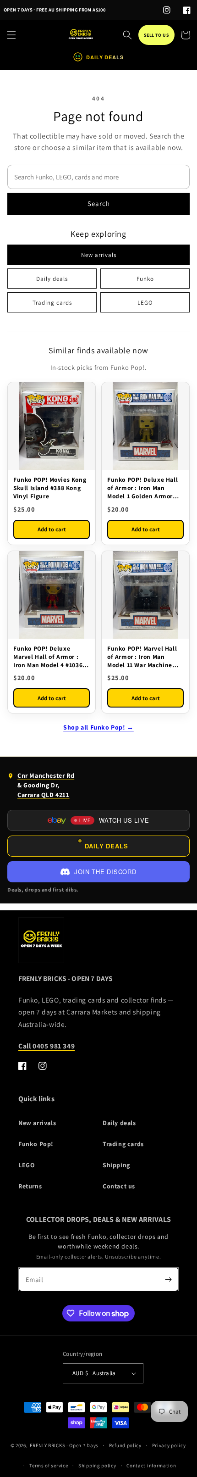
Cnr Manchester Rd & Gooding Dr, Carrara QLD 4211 (40, 787)
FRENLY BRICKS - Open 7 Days (64, 1445)
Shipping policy (97, 1465)
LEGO (145, 303)
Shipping (116, 1165)
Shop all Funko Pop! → (98, 727)
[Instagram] (167, 10)
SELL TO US (156, 35)
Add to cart (52, 529)
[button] (11, 35)
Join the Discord (105, 871)
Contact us (119, 1186)
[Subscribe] (168, 1279)
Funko (145, 279)
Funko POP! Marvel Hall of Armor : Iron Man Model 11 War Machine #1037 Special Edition (142, 656)
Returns (30, 1186)
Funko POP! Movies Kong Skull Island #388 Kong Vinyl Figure (49, 487)
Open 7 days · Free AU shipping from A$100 (54, 9)
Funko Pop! (36, 1144)
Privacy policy (169, 1445)
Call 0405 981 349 (46, 1045)
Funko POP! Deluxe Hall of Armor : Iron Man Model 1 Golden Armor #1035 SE (142, 488)
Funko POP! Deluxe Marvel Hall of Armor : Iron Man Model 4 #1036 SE (47, 656)
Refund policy (125, 1445)
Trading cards (52, 303)
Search (99, 203)
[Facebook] (187, 10)
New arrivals (98, 255)
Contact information (151, 1465)
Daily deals (52, 279)
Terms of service (48, 1465)
